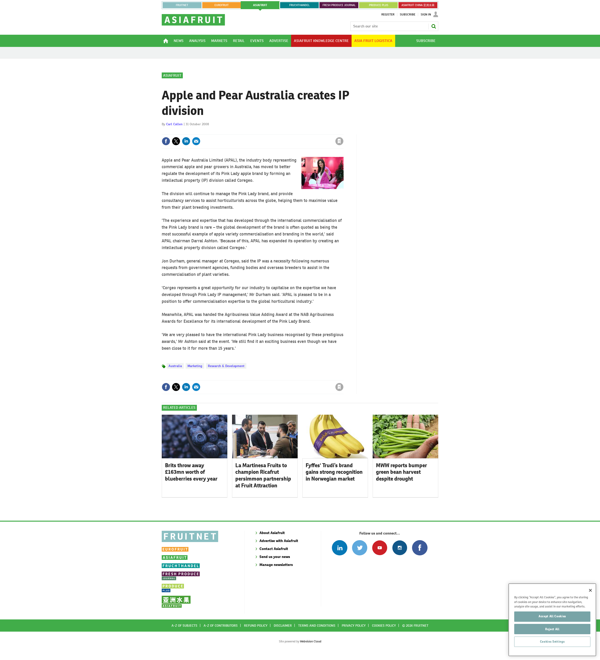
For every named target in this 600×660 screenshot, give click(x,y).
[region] (552, 619)
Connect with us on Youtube (379, 547)
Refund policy (255, 625)
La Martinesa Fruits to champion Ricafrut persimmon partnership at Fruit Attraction (263, 475)
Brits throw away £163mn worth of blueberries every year (191, 472)
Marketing (195, 366)
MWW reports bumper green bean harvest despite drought (401, 472)
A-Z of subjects (184, 625)
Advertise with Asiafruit (278, 540)
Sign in (283, 131)
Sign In (426, 14)
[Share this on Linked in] (186, 141)
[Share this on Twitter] (176, 141)
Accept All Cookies (552, 616)
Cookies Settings (552, 642)
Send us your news (274, 556)
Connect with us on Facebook (419, 547)
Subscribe (407, 14)
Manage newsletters (276, 564)
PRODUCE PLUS (378, 5)
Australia (175, 366)
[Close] (590, 590)
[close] (343, 131)
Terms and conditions (316, 625)
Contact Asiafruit (273, 548)
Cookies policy (384, 625)
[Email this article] (196, 141)
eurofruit (221, 5)
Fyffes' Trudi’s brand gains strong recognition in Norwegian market (334, 472)
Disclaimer (283, 625)
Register (387, 14)
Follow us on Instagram (399, 547)
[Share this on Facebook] (166, 141)
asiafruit (260, 5)
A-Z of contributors (221, 625)
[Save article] (339, 141)
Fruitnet (182, 5)
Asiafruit (172, 75)
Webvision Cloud (310, 641)
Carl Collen (174, 124)
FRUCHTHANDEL (299, 5)
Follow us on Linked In (339, 547)
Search (433, 26)
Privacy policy (354, 625)
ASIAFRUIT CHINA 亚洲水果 (418, 5)
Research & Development (226, 366)
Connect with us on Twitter (359, 547)
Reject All (552, 629)
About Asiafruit (272, 532)
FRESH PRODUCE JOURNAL (339, 5)
